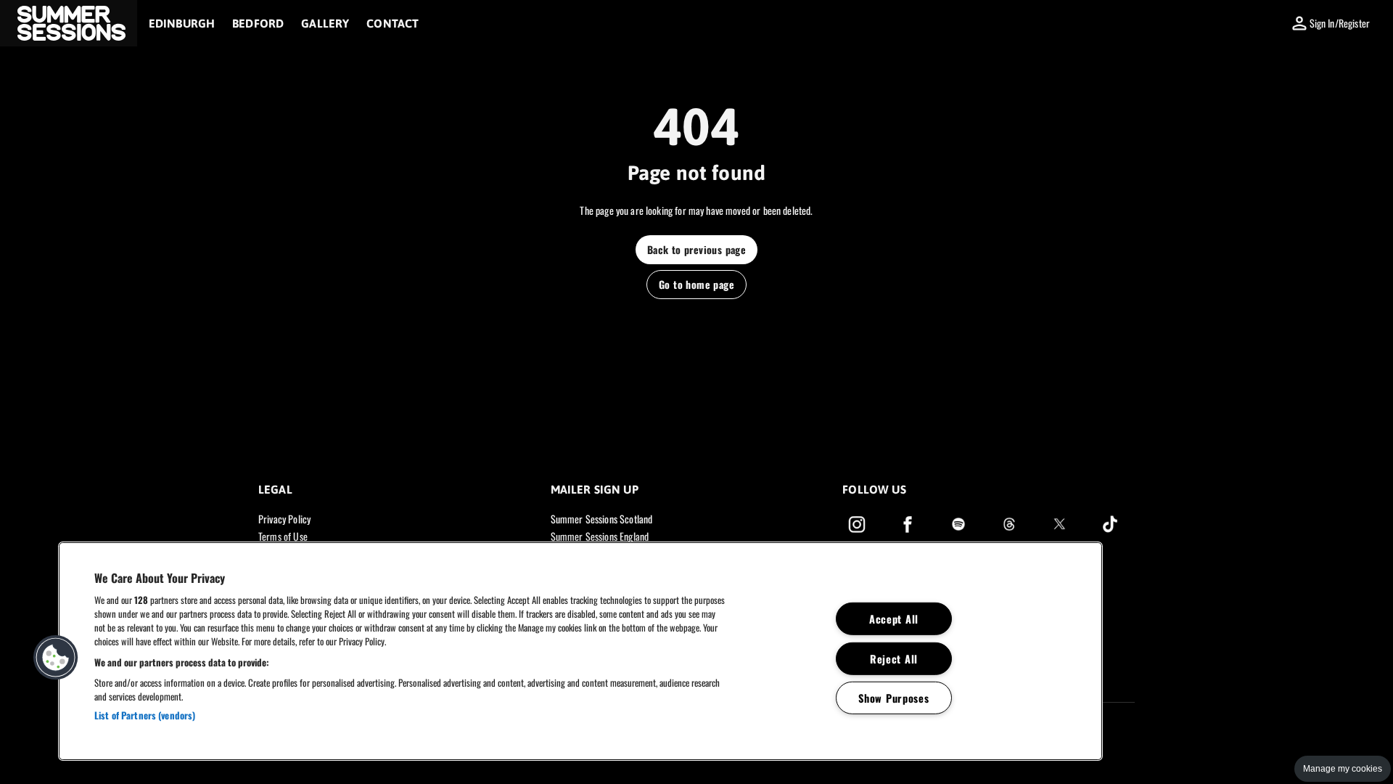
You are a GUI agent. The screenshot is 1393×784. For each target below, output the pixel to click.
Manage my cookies (1342, 769)
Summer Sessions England (600, 536)
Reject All (894, 658)
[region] (580, 651)
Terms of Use (283, 536)
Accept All (894, 618)
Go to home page (696, 284)
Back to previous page (696, 249)
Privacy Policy (284, 518)
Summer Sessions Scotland (602, 518)
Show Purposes (893, 698)
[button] (68, 23)
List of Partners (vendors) (144, 715)
